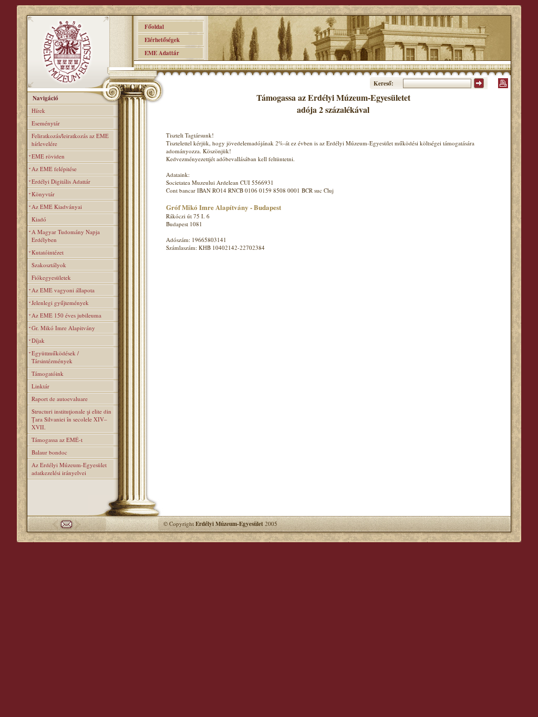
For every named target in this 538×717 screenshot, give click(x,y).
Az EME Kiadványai (57, 206)
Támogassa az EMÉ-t (57, 440)
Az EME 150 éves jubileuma (66, 315)
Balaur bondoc (49, 452)
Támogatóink (48, 373)
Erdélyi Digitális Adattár (61, 181)
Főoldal (151, 27)
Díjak (38, 340)
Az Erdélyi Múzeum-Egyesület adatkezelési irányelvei (69, 469)
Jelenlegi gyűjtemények (60, 303)
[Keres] (479, 86)
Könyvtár (43, 194)
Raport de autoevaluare (60, 399)
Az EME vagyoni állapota (63, 290)
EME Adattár (158, 53)
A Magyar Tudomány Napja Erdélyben (66, 236)
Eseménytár (46, 123)
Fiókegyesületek (51, 277)
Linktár (40, 386)
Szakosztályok (49, 265)
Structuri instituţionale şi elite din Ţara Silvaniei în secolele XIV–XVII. (71, 419)
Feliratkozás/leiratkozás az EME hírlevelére (70, 139)
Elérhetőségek (159, 40)
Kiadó (39, 219)
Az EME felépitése (54, 169)
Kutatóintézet (48, 252)
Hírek (38, 110)
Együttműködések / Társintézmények (55, 357)
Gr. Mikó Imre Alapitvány (63, 328)
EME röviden (48, 156)
